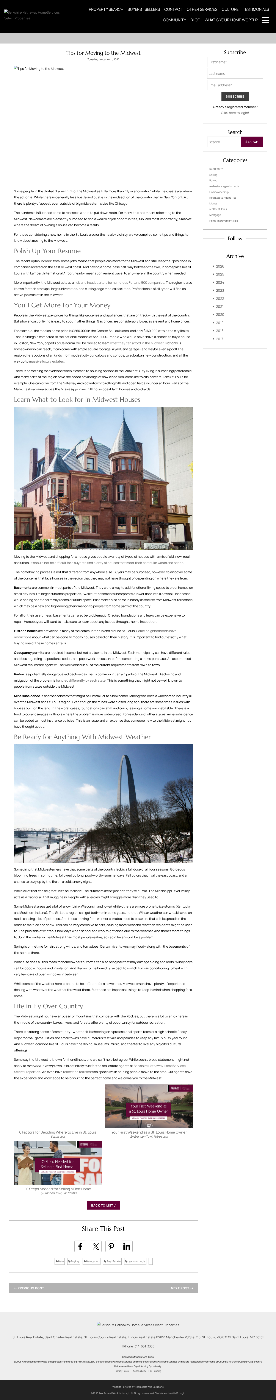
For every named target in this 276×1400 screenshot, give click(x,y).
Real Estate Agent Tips (222, 197)
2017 (219, 338)
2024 (220, 282)
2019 (220, 322)
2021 (219, 306)
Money (213, 203)
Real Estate (113, 1261)
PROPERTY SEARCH (106, 9)
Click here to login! (235, 113)
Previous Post (30, 1288)
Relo (61, 1261)
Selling (213, 175)
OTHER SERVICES (202, 9)
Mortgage (215, 215)
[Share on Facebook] (80, 1246)
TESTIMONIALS (256, 9)
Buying (75, 1261)
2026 (220, 266)
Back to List (102, 1205)
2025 (220, 274)
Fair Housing (155, 1370)
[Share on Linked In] (127, 1246)
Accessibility (139, 1370)
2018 (219, 330)
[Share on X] (96, 1246)
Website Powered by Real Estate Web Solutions (138, 1386)
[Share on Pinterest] (111, 1246)
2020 (220, 314)
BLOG (195, 19)
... (151, 1261)
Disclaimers (161, 1393)
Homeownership (219, 192)
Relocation (92, 1261)
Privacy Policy (122, 1370)
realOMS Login (177, 1393)
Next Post (180, 1288)
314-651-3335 (144, 1346)
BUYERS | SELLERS (144, 9)
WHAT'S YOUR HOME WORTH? (231, 19)
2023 (220, 290)
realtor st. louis (136, 1261)
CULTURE (230, 9)
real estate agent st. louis (224, 186)
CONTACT (173, 9)
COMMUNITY (174, 19)
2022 (220, 298)
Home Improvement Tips (223, 221)
